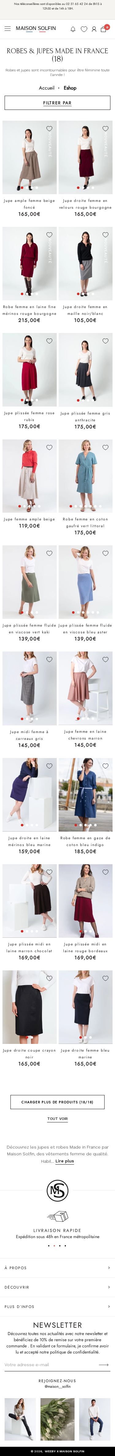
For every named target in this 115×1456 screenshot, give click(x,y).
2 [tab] (56, 1246)
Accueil (47, 87)
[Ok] (103, 1364)
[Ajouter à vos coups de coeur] (49, 128)
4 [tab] (67, 1246)
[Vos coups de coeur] (84, 29)
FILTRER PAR (57, 103)
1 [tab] (50, 1246)
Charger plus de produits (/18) (57, 1102)
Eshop (70, 87)
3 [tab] (61, 1246)
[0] (103, 29)
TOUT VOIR (57, 1119)
